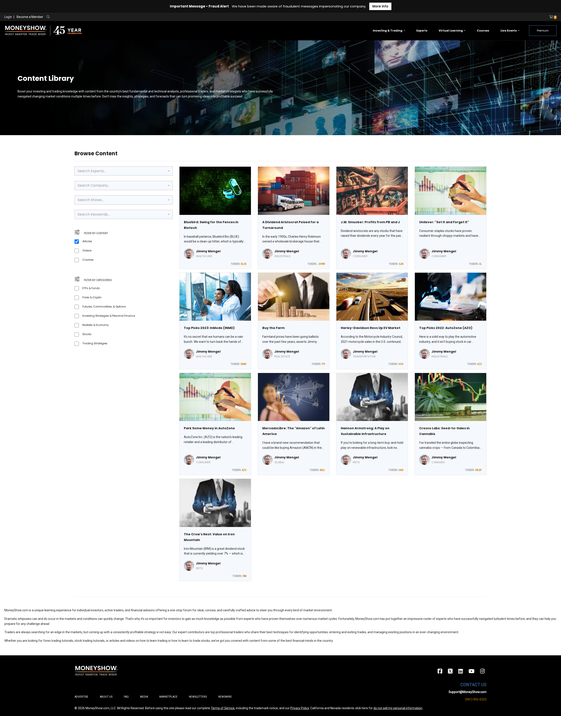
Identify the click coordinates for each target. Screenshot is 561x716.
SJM (401, 263)
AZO (479, 364)
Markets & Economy (95, 325)
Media (144, 696)
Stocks (86, 334)
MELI (322, 470)
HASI (400, 470)
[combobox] (123, 171)
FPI (323, 364)
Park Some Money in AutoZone (209, 428)
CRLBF (478, 470)
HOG (400, 364)
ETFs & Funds (91, 288)
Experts (421, 30)
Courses (483, 30)
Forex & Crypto (91, 297)
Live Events (509, 30)
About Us (106, 696)
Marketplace (168, 696)
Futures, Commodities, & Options (104, 306)
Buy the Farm (273, 328)
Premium (543, 30)
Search (95, 17)
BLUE (244, 263)
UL (480, 263)
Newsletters (198, 696)
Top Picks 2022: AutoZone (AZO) (445, 328)
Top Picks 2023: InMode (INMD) (209, 328)
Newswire (225, 696)
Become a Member (30, 17)
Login (8, 17)
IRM (245, 576)
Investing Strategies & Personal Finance (108, 316)
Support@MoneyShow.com (467, 692)
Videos (87, 250)
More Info (380, 6)
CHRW (322, 263)
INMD (244, 364)
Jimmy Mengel (208, 251)
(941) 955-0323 (475, 699)
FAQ (126, 696)
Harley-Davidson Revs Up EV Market (370, 328)
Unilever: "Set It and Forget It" (444, 222)
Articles (87, 241)
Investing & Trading (388, 30)
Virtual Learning (451, 30)
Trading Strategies (94, 343)
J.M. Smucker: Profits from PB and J (370, 222)
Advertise (81, 696)
